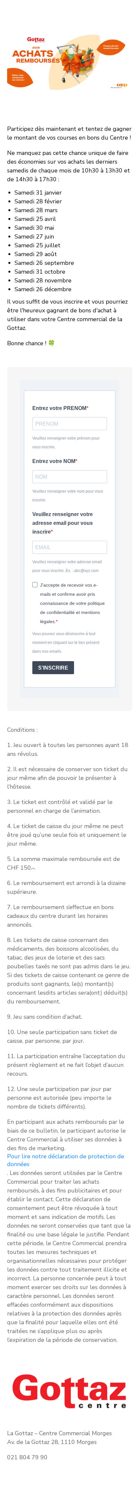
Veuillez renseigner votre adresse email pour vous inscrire (62, 523)
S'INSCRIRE (53, 668)
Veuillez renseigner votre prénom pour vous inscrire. (66, 442)
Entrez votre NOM (53, 461)
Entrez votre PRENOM (59, 408)
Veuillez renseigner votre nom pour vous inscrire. (67, 495)
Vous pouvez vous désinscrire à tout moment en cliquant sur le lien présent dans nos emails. (65, 643)
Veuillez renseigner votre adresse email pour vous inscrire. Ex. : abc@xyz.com (67, 566)
